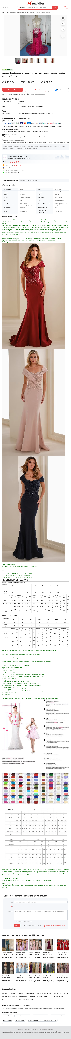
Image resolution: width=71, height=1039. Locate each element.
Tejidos (3, 999)
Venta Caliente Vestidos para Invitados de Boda (48, 993)
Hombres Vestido (19, 1020)
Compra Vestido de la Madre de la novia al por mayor (42, 1020)
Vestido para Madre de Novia (43, 12)
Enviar (17, 926)
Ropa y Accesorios (10, 12)
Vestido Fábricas (7, 1016)
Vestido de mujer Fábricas (58, 1016)
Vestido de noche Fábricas (23, 1016)
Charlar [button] (59, 90)
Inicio (3, 12)
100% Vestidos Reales (41, 996)
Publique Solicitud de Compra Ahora (54, 926)
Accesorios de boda (57, 996)
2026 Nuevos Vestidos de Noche (10, 996)
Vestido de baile (7, 1020)
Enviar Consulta (35, 90)
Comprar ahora (12, 90)
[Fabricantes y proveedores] (35, 3)
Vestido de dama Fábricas (40, 1016)
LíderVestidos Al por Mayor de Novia (27, 996)
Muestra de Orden (40, 94)
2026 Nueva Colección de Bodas (10, 993)
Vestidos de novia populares (26, 993)
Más (3, 1023)
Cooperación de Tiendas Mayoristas (27, 999)
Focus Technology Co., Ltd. (32, 1029)
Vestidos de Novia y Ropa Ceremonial (25, 12)
